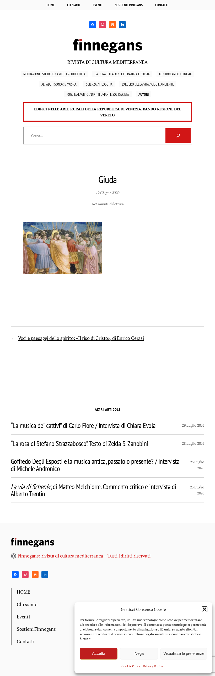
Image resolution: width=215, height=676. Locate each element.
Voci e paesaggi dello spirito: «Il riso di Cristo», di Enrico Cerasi (81, 338)
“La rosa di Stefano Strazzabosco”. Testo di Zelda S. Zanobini (79, 443)
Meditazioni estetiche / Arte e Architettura (54, 73)
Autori (143, 94)
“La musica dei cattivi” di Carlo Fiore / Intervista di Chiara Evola (83, 425)
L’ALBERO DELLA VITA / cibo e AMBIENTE (148, 84)
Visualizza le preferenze (183, 653)
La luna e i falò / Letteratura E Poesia (122, 73)
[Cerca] (178, 135)
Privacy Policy (153, 666)
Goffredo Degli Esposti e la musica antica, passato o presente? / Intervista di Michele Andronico (95, 465)
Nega (139, 653)
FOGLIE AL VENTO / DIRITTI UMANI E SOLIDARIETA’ (98, 94)
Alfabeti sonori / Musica (59, 84)
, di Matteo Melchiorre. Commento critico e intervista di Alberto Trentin (93, 490)
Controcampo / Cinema (175, 73)
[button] (204, 609)
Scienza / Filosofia (99, 84)
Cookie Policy (131, 666)
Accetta (98, 653)
